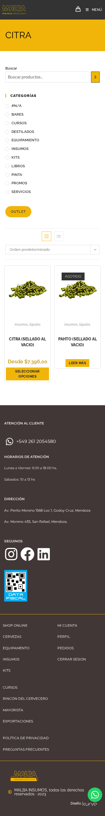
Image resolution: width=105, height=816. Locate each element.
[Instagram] (11, 554)
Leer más (77, 363)
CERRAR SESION (71, 659)
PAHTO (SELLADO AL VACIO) (77, 342)
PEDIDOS (65, 648)
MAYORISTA (13, 710)
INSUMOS (20, 149)
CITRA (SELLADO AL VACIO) (27, 342)
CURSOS (19, 123)
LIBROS (18, 166)
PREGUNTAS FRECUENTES (26, 749)
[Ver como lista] (59, 236)
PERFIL (63, 636)
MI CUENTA (67, 625)
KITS (15, 157)
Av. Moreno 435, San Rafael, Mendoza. (35, 521)
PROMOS (19, 183)
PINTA (16, 175)
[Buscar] (95, 77)
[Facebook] (27, 554)
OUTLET (18, 212)
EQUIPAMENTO (16, 648)
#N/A (16, 106)
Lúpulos (35, 324)
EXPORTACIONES (18, 721)
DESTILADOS (22, 132)
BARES (17, 114)
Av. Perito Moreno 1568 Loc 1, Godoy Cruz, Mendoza (47, 510)
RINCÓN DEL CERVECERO (25, 698)
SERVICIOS (21, 192)
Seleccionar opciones (27, 373)
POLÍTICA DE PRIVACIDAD (26, 738)
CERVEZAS (12, 636)
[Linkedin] (44, 554)
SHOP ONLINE (15, 625)
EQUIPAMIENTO (25, 140)
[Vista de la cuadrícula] (46, 236)
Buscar (11, 68)
